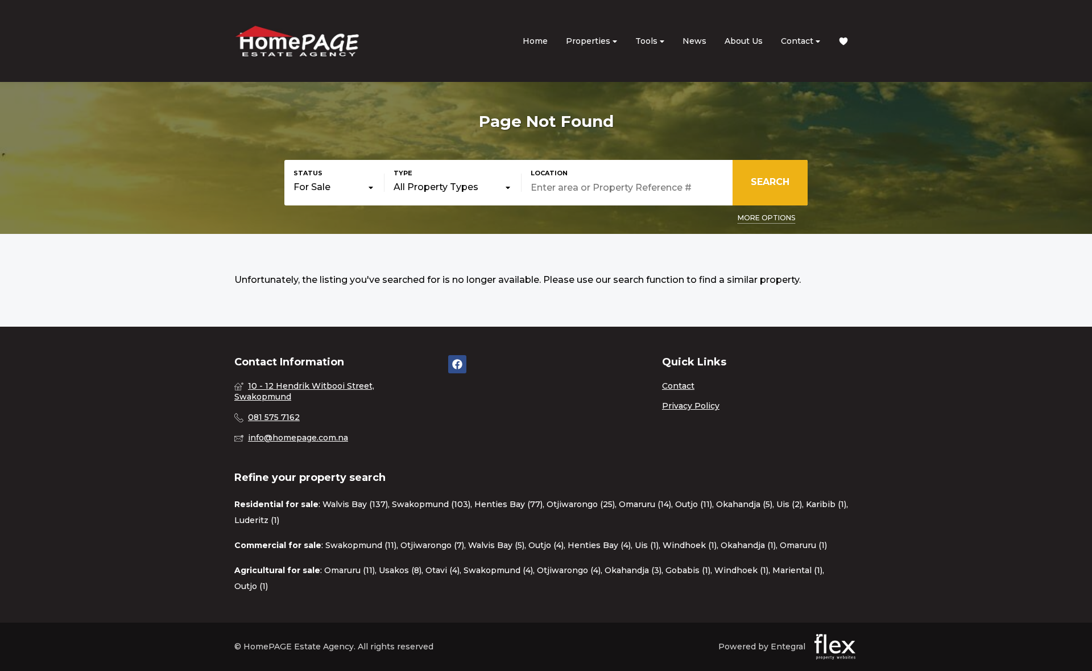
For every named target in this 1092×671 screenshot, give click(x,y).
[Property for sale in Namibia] (296, 41)
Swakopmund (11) (360, 545)
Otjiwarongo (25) (581, 504)
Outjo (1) (251, 586)
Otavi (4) (442, 570)
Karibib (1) (826, 504)
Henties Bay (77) (508, 504)
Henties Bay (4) (599, 545)
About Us (744, 41)
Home (535, 41)
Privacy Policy (690, 406)
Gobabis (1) (687, 570)
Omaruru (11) (349, 570)
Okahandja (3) (633, 570)
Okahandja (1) (748, 545)
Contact (798, 41)
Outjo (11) (693, 504)
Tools (647, 41)
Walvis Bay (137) (355, 504)
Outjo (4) (546, 545)
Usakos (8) (400, 570)
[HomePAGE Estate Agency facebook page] (457, 364)
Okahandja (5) (744, 504)
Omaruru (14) (645, 504)
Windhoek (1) (690, 545)
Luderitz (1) (256, 520)
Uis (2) (789, 504)
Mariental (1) (797, 570)
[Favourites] (843, 41)
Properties (589, 41)
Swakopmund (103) (431, 504)
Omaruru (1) (803, 545)
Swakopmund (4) (498, 570)
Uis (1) (647, 545)
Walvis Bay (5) (496, 545)
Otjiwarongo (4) (569, 570)
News (694, 41)
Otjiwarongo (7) (432, 545)
